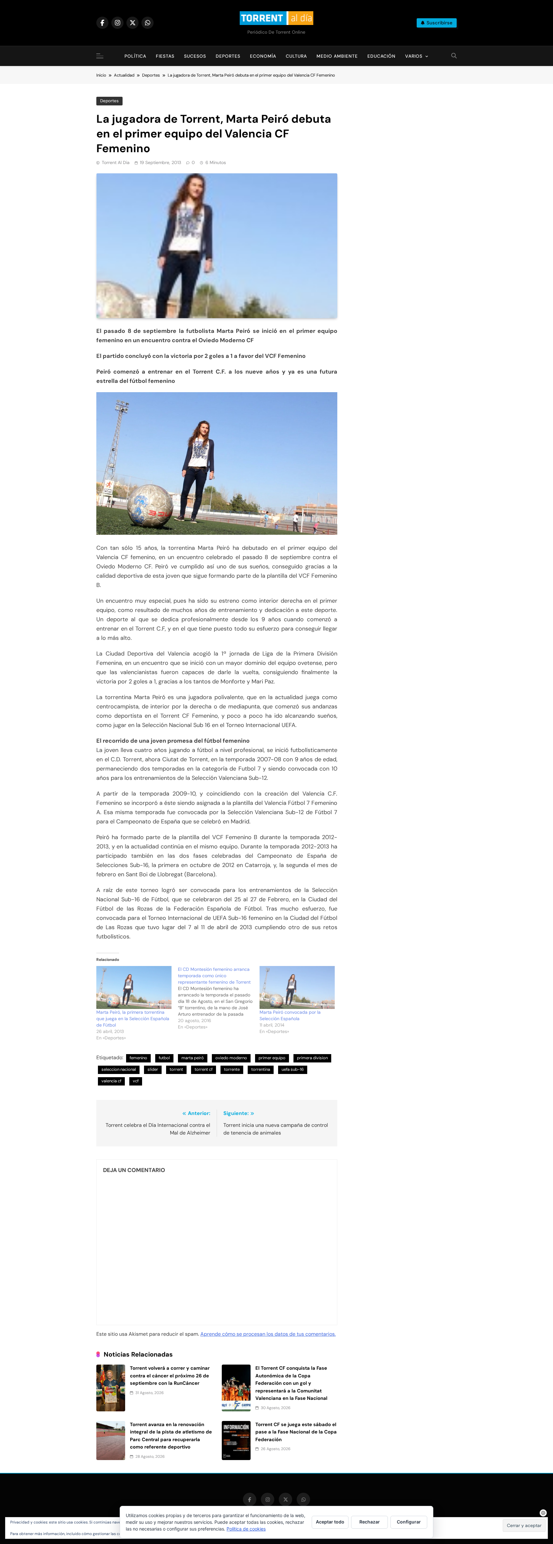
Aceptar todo (330, 1521)
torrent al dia (116, 162)
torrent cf (203, 1069)
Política (135, 56)
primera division (312, 1058)
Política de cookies (246, 1529)
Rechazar (369, 1521)
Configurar (409, 1521)
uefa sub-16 (293, 1069)
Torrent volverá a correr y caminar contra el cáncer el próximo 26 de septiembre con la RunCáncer (170, 1375)
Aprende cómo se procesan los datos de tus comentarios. (268, 1334)
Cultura (296, 56)
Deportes (228, 56)
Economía (263, 56)
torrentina (260, 1069)
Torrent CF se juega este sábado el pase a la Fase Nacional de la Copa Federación (296, 1432)
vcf (136, 1081)
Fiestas (165, 56)
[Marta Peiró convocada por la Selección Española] (297, 987)
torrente (232, 1069)
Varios (413, 56)
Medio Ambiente (337, 56)
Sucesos (195, 56)
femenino (138, 1058)
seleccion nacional (118, 1069)
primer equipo (272, 1058)
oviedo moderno (231, 1058)
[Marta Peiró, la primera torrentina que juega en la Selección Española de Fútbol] (134, 987)
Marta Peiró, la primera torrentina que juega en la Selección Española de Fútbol (132, 1018)
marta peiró (192, 1058)
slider (153, 1069)
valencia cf (111, 1081)
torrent (176, 1069)
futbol (164, 1058)
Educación (381, 56)
